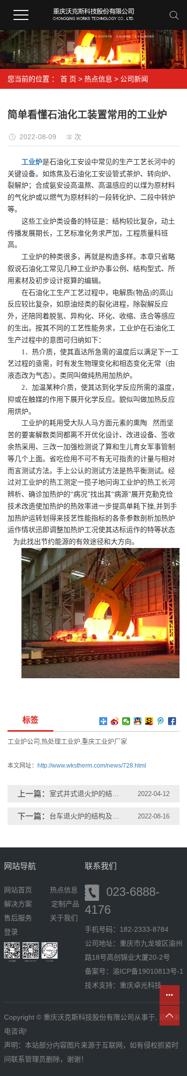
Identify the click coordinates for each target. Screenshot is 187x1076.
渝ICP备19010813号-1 (148, 971)
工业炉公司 (23, 741)
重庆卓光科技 (141, 985)
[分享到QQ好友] (138, 721)
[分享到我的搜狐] (149, 721)
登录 (11, 932)
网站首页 (18, 890)
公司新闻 (134, 79)
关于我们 (64, 918)
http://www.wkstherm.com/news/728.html (91, 765)
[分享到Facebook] (172, 721)
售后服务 (18, 918)
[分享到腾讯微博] (161, 721)
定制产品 (65, 904)
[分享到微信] (126, 721)
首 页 (68, 79)
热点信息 (98, 79)
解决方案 (21, 904)
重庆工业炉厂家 (104, 741)
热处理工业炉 (60, 741)
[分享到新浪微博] (115, 721)
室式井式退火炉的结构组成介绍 (87, 794)
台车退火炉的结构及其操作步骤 (87, 816)
